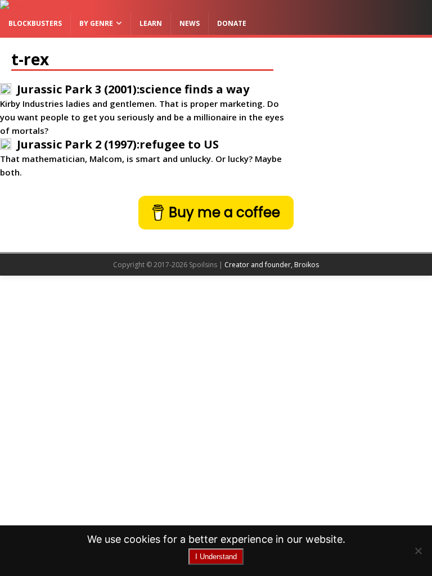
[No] (418, 550)
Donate (231, 23)
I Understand (216, 556)
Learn (151, 23)
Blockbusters (35, 23)
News (189, 23)
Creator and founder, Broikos (271, 264)
